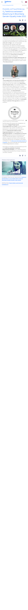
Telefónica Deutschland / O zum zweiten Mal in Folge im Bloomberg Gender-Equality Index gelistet (14, 178)
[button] (20, 20)
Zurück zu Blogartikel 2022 (8, 5)
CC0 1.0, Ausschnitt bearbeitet (15, 175)
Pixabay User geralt (5, 175)
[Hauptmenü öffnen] (2, 2)
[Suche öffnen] (22, 2)
